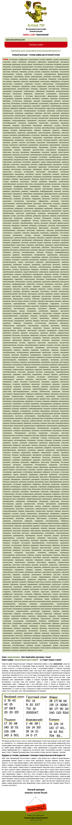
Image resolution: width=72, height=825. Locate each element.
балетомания (19, 572)
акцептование (64, 140)
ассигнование (43, 103)
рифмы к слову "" (53, 664)
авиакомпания (20, 562)
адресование (17, 472)
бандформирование (21, 186)
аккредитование (9, 606)
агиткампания (19, 201)
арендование (43, 145)
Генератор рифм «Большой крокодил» (36, 818)
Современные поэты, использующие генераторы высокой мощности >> (36, 50)
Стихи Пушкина (41, 822)
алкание (26, 301)
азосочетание (8, 562)
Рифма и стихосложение (32, 822)
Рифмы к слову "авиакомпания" (36, 815)
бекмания (40, 252)
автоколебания (8, 208)
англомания (42, 552)
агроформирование (18, 284)
